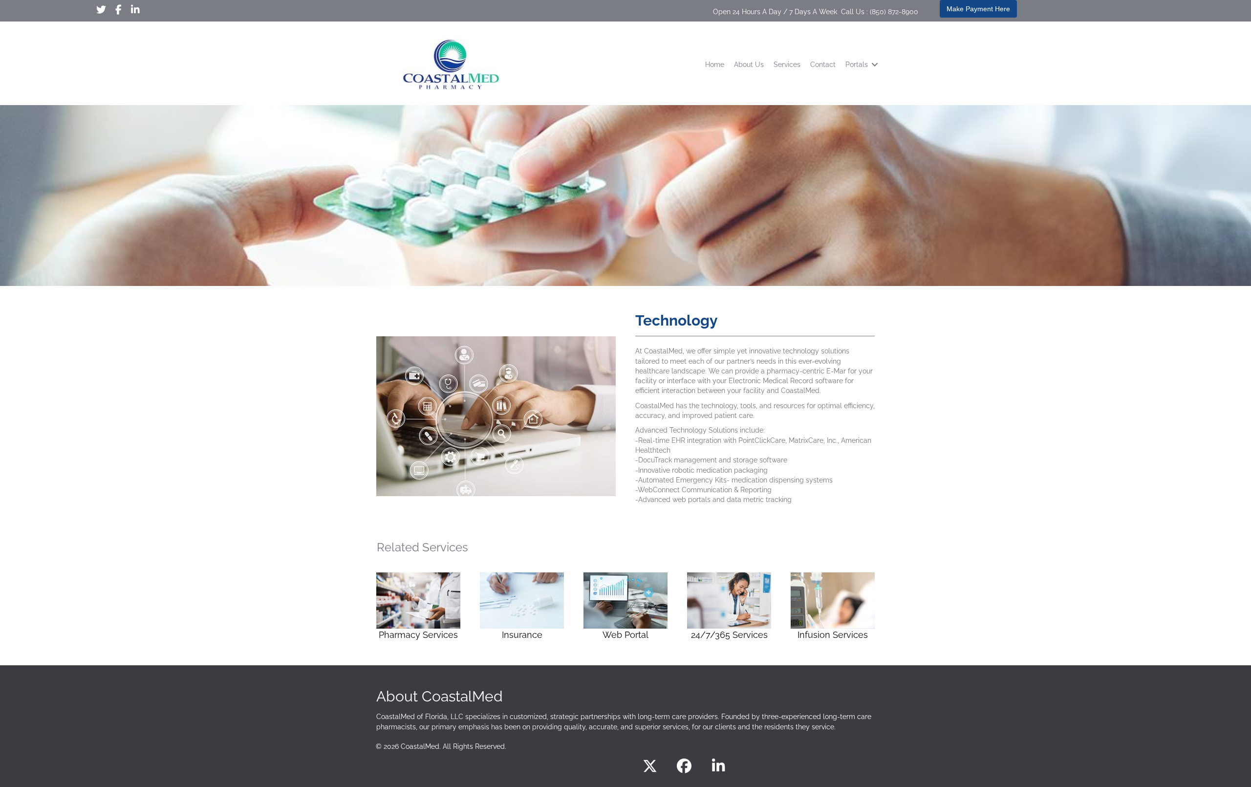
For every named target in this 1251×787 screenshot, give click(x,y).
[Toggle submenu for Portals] (875, 64)
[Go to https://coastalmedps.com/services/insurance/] (522, 608)
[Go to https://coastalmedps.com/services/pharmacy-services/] (418, 608)
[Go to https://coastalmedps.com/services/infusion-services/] (833, 608)
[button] (650, 766)
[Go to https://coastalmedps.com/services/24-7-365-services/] (729, 608)
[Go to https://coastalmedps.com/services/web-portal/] (625, 608)
